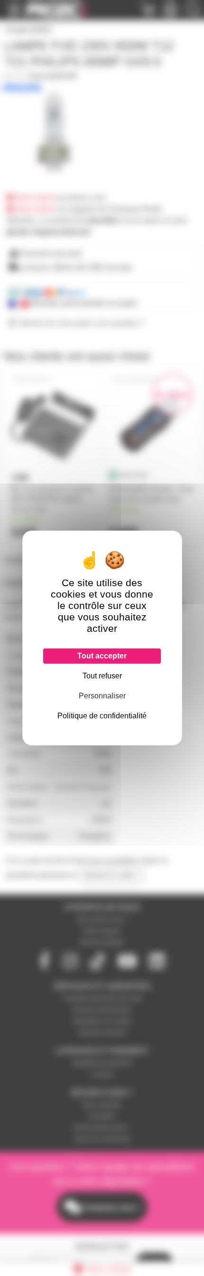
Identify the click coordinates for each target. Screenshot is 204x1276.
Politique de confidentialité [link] (102, 716)
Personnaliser (102, 696)
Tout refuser (102, 676)
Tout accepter (102, 656)
